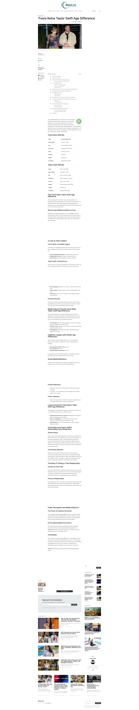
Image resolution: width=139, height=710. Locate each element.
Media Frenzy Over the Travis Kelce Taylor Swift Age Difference (65, 89)
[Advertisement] (64, 61)
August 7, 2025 (87, 577)
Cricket (56, 681)
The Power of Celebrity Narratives (60, 110)
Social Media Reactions (56, 92)
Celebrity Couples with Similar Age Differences (61, 91)
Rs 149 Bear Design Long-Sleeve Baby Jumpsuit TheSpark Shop (41, 589)
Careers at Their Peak (58, 105)
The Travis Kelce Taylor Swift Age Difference (61, 79)
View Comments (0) (64, 591)
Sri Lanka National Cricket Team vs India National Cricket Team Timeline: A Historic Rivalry (89, 581)
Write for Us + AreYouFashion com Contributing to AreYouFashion (89, 593)
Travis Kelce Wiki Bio (56, 76)
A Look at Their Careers (57, 83)
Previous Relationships (58, 106)
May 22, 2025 (87, 635)
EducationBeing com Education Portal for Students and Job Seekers (89, 599)
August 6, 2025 (87, 584)
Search (98, 567)
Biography (41, 16)
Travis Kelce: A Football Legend (59, 84)
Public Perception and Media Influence (60, 108)
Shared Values (56, 100)
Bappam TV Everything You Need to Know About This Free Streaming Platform (92, 618)
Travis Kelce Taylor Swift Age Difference (41, 68)
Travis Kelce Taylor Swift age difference (59, 514)
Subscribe (74, 604)
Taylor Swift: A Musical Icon (59, 86)
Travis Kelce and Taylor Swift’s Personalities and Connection (64, 99)
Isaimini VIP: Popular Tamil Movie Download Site (89, 587)
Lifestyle (91, 681)
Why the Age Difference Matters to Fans (61, 81)
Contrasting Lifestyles (58, 102)
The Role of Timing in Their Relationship (60, 103)
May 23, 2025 (87, 589)
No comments (46, 21)
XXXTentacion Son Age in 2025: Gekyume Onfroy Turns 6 (89, 575)
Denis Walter (40, 60)
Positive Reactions (57, 94)
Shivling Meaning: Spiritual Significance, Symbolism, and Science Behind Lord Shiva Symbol (92, 649)
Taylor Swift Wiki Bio (56, 78)
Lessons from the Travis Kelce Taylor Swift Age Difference (63, 97)
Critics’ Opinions (57, 95)
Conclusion (54, 113)
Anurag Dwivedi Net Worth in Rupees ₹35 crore (92, 633)
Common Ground (57, 87)
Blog (71, 681)
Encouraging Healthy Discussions (60, 111)
